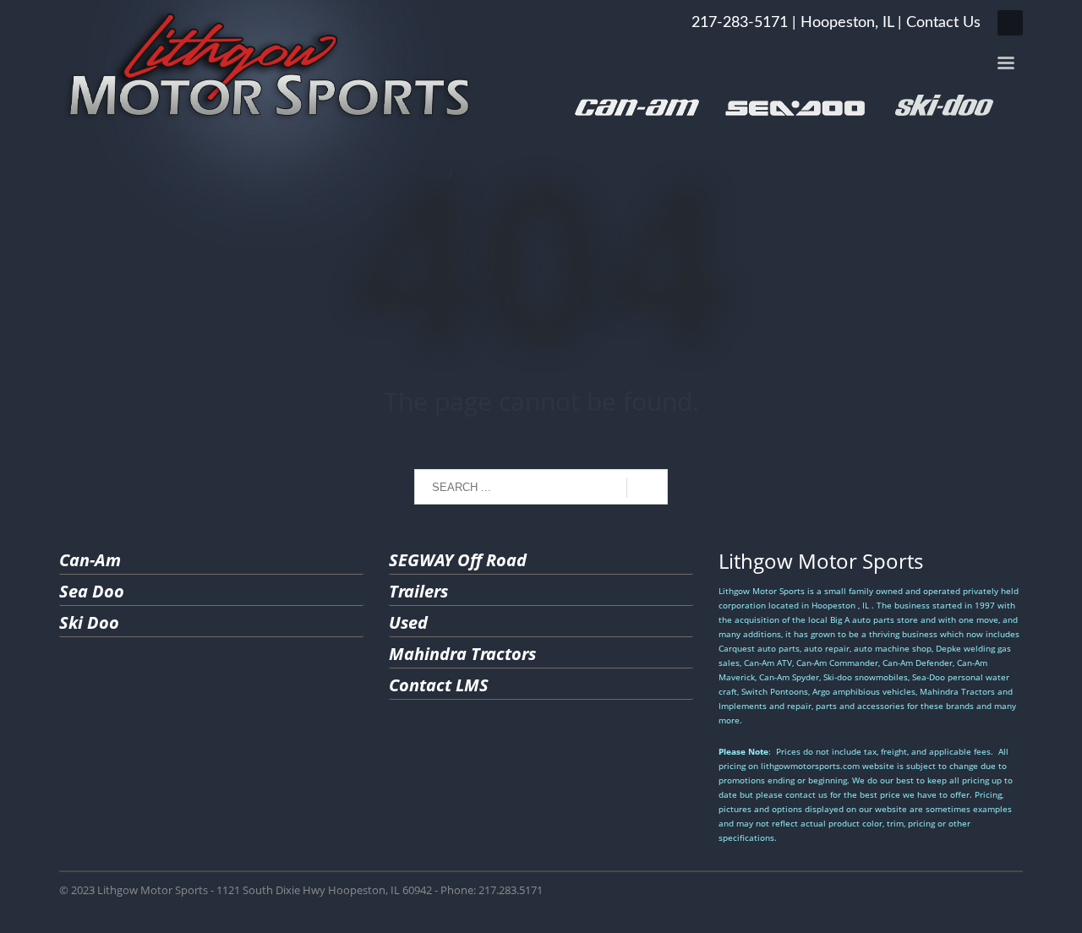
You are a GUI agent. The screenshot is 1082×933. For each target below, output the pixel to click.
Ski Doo (89, 622)
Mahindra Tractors (462, 653)
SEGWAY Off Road (458, 559)
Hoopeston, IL (847, 22)
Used (408, 622)
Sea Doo (91, 591)
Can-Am (90, 559)
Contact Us (943, 22)
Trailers (418, 591)
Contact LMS (439, 685)
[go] (647, 487)
